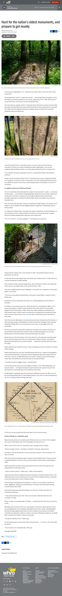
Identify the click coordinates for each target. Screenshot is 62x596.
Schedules (25, 575)
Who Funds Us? (38, 581)
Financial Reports (39, 573)
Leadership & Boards (40, 571)
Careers (37, 574)
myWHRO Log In (26, 582)
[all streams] (60, 8)
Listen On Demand (27, 574)
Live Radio (25, 573)
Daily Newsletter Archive (28, 580)
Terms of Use (51, 575)
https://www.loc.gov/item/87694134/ (51, 422)
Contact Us (37, 582)
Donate (56, 2)
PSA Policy (50, 576)
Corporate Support (39, 575)
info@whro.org (12, 592)
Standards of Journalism (40, 576)
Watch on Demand (27, 571)
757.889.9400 (6, 592)
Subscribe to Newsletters (26, 578)
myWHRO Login (45, 2)
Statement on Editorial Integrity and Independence (40, 579)
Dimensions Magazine (28, 581)
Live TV (24, 570)
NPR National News (10, 536)
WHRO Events (26, 576)
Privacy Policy (51, 574)
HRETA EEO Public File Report (53, 572)
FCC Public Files (51, 570)
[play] (4, 7)
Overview (37, 570)
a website (28, 314)
